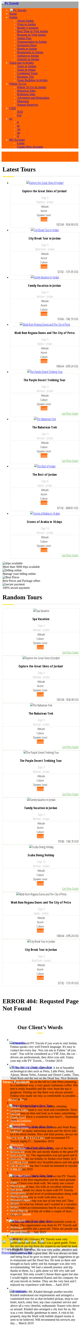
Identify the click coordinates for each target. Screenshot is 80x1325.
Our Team (15, 1113)
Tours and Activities (21, 62)
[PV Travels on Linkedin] (6, 1245)
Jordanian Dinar (27, 45)
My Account (17, 139)
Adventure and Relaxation (33, 97)
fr (18, 136)
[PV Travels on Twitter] (21, 1245)
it (18, 122)
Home (13, 13)
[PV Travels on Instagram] (36, 1245)
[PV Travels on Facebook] (13, 1245)
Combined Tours (27, 73)
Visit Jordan (16, 1189)
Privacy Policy (18, 1117)
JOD (20, 111)
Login (20, 143)
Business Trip (25, 76)
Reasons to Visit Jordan (31, 34)
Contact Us (16, 1131)
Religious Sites (26, 94)
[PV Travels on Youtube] (43, 1245)
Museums (23, 101)
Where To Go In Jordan (31, 87)
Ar (18, 129)
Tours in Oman (26, 69)
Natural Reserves (27, 104)
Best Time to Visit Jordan (32, 31)
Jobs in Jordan (17, 1124)
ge (18, 132)
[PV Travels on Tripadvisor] (28, 1245)
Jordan (13, 17)
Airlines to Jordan (28, 55)
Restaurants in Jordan (30, 52)
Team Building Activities (32, 80)
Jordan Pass (24, 38)
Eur (19, 115)
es (18, 125)
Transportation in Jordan (32, 41)
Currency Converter (20, 1213)
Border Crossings (27, 27)
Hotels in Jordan (27, 48)
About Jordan (25, 20)
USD (12, 108)
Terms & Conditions (20, 1120)
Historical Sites (26, 90)
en (10, 118)
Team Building (18, 1148)
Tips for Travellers (20, 1165)
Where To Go (17, 83)
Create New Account (30, 146)
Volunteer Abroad (19, 1127)
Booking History (19, 1230)
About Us (15, 1106)
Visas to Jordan (26, 24)
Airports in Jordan (28, 59)
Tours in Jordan (26, 66)
